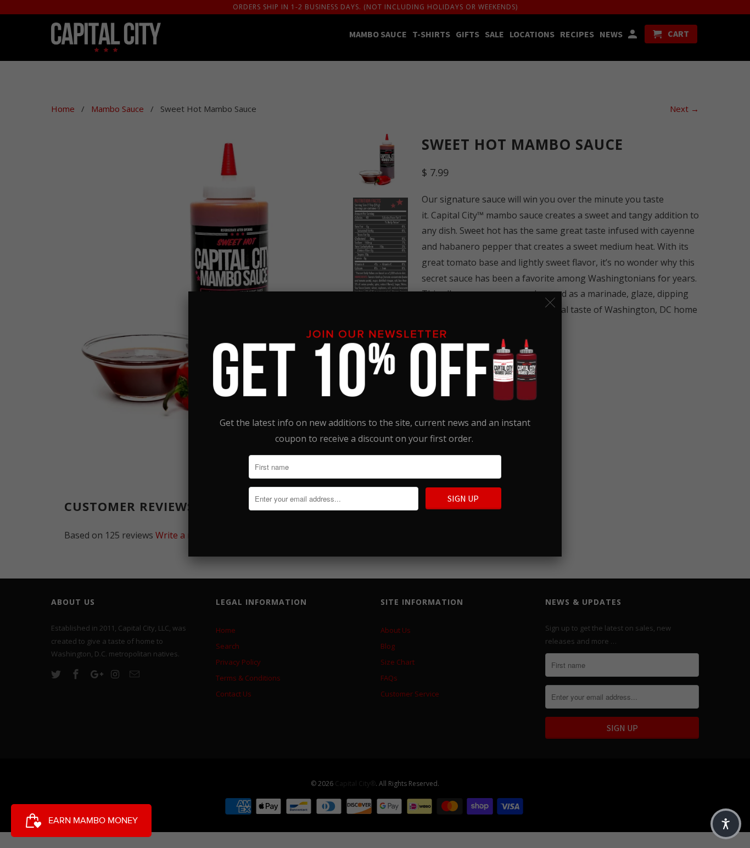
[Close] (550, 302)
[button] (725, 823)
